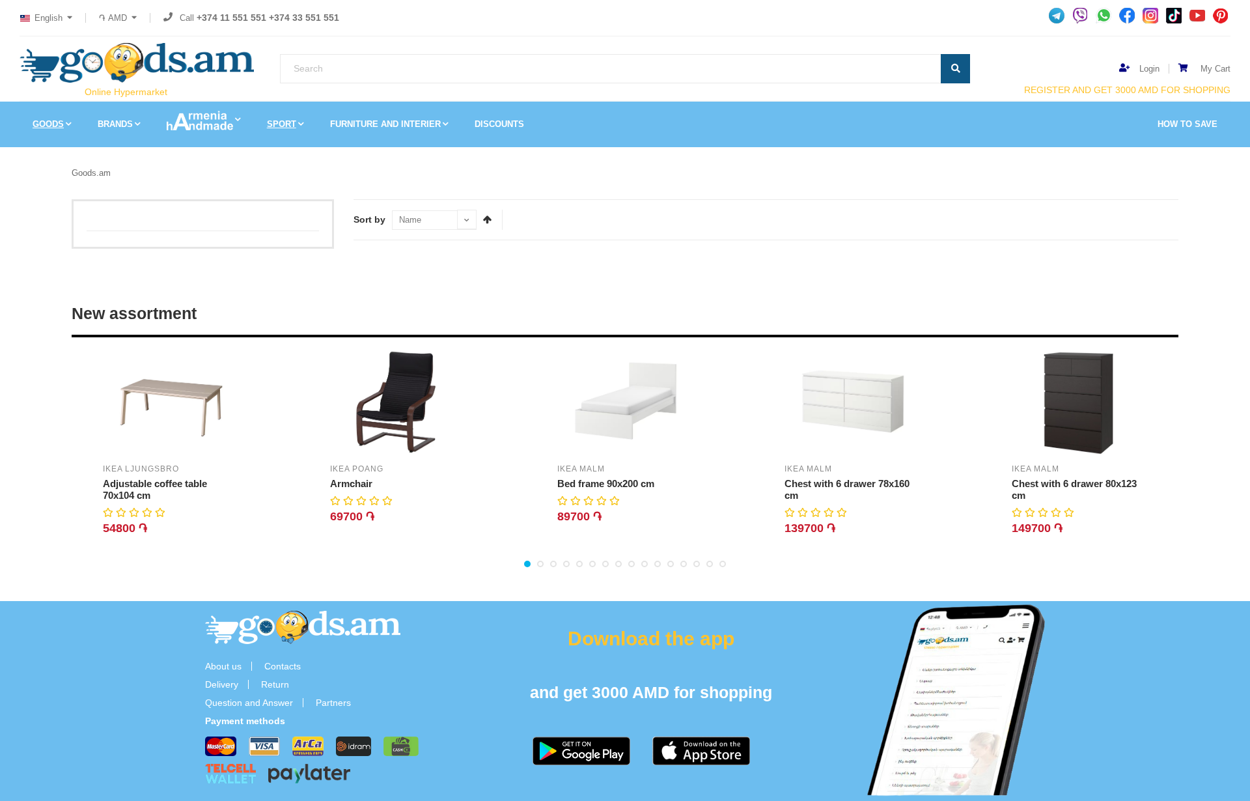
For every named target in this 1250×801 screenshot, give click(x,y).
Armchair (351, 483)
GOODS (48, 124)
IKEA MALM (581, 468)
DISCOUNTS (499, 124)
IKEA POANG (356, 468)
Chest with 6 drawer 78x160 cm (847, 489)
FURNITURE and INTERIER (385, 124)
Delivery (221, 684)
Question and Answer (249, 702)
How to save (1187, 124)
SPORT (281, 124)
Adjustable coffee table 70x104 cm (155, 489)
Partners (333, 702)
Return (275, 684)
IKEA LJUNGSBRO (141, 468)
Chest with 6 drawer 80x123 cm (1074, 489)
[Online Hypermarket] (137, 63)
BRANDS (115, 124)
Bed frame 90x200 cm (605, 483)
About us (223, 666)
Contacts (282, 666)
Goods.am (91, 173)
